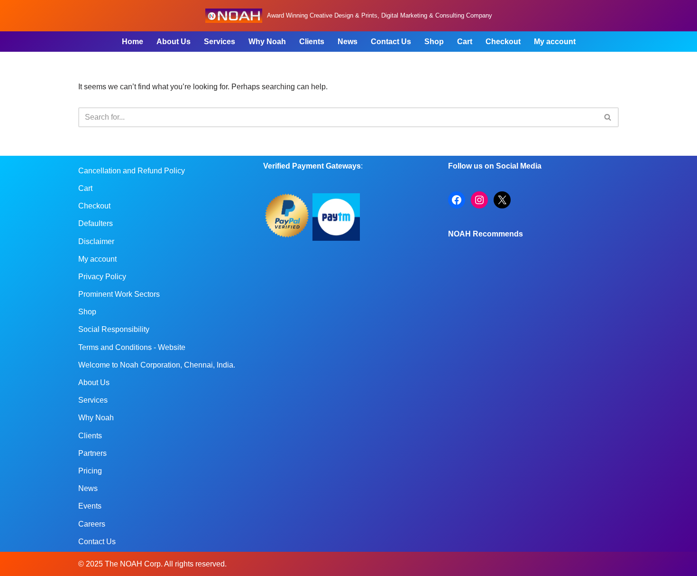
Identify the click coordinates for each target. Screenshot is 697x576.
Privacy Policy (102, 277)
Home (132, 42)
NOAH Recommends (485, 234)
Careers (91, 524)
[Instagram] (479, 199)
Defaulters (95, 223)
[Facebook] (456, 199)
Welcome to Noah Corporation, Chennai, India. (156, 365)
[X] (502, 199)
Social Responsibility (113, 329)
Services (219, 42)
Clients (311, 42)
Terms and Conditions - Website (131, 347)
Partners (92, 453)
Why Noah (267, 42)
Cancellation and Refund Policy (131, 171)
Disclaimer (96, 241)
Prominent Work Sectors (119, 294)
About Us (173, 42)
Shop (434, 42)
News (348, 42)
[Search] (608, 117)
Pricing (90, 471)
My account (555, 42)
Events (89, 506)
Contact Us (391, 42)
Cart (464, 42)
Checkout (503, 42)
